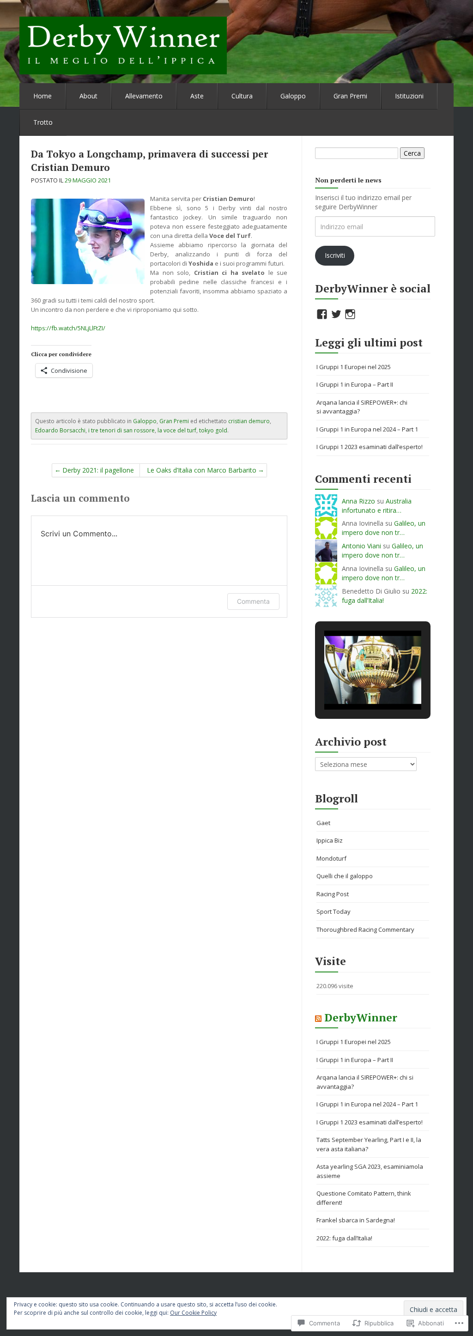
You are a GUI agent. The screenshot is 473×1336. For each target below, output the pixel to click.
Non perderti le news (348, 180)
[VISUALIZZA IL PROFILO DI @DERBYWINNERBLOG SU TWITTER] (336, 314)
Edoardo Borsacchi (60, 430)
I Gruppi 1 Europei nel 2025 (353, 367)
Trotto (43, 122)
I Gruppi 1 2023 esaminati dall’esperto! (369, 447)
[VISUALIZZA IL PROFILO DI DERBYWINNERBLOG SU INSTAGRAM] (350, 314)
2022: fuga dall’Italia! (344, 1238)
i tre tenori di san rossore (121, 430)
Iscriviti (335, 255)
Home (42, 95)
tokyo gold (213, 430)
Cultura (242, 95)
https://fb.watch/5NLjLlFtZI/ (68, 328)
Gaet (323, 823)
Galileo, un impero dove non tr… (383, 528)
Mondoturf (331, 858)
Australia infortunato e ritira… (377, 506)
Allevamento (144, 95)
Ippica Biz (329, 840)
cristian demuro (249, 421)
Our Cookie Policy (193, 1313)
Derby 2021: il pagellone (98, 470)
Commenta (253, 601)
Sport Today (333, 911)
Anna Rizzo (358, 501)
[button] (351, 685)
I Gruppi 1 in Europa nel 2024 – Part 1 (367, 429)
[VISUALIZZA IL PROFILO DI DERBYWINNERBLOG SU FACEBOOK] (321, 314)
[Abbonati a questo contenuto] (318, 1017)
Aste (197, 95)
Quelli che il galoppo (344, 876)
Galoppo (293, 95)
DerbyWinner (360, 1017)
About (88, 95)
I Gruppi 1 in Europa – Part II (354, 384)
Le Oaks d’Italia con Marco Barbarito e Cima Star (201, 471)
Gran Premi (350, 95)
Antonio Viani (361, 545)
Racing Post (332, 894)
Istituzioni (409, 95)
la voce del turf (177, 430)
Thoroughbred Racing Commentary (365, 929)
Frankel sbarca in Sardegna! (355, 1220)
